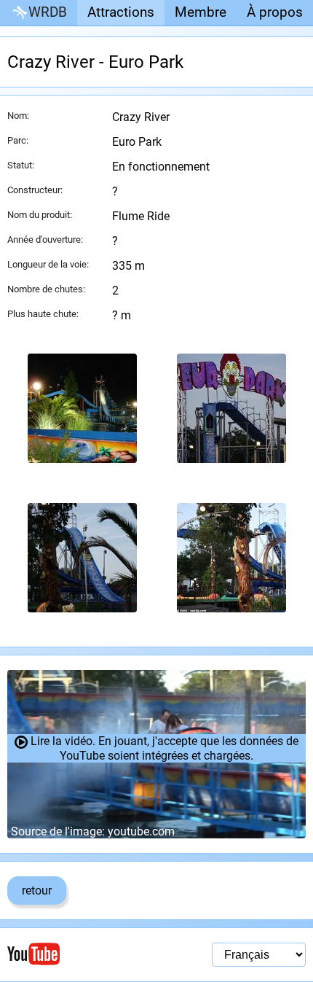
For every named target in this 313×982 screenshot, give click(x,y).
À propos (275, 12)
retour (37, 890)
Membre (200, 12)
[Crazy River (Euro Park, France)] (81, 408)
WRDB (47, 12)
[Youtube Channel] (81, 954)
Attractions (120, 12)
